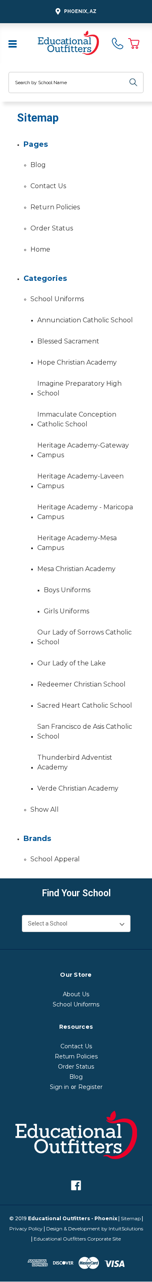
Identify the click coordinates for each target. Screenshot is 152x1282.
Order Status (51, 228)
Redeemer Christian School (81, 684)
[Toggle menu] (13, 43)
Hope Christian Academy (77, 362)
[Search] (133, 82)
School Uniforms (57, 299)
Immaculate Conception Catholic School (76, 419)
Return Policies (55, 207)
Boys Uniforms (67, 590)
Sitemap (131, 1218)
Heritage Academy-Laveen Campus (80, 481)
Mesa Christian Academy (76, 569)
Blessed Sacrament (68, 341)
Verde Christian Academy (77, 788)
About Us (76, 994)
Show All (44, 809)
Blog (38, 165)
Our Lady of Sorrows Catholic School (84, 637)
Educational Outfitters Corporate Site (77, 1239)
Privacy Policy (26, 1229)
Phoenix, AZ (80, 11)
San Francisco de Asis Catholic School (84, 731)
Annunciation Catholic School (85, 320)
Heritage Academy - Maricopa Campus (85, 512)
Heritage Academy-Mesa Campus (77, 543)
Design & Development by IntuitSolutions (94, 1229)
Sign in (59, 1087)
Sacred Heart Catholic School (84, 705)
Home (40, 249)
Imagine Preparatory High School (79, 388)
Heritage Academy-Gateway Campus (83, 450)
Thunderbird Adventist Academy (74, 762)
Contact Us (48, 186)
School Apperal (55, 859)
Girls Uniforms (66, 611)
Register (90, 1087)
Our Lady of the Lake (71, 663)
